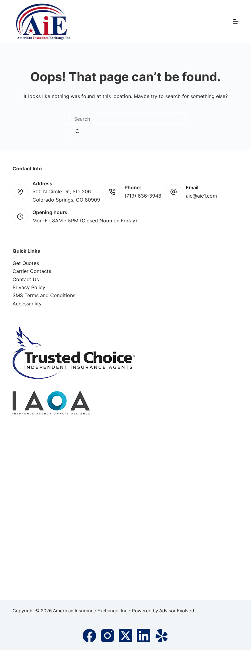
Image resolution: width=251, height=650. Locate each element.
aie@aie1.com (201, 196)
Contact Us (26, 279)
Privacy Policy (29, 287)
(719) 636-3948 (143, 196)
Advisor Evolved (176, 611)
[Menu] (235, 21)
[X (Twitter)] (125, 635)
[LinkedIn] (143, 635)
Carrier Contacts (32, 271)
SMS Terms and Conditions (44, 295)
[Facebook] (89, 635)
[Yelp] (161, 635)
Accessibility (27, 303)
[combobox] (125, 119)
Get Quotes (26, 263)
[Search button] (77, 131)
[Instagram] (107, 635)
